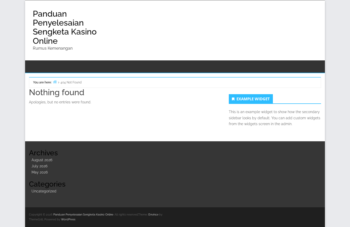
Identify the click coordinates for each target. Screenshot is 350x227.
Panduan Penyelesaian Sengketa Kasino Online (65, 27)
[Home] (55, 82)
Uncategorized (44, 191)
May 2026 (40, 172)
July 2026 (39, 166)
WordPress (68, 219)
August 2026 (42, 160)
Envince (153, 214)
